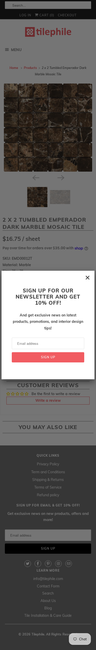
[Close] (87, 277)
